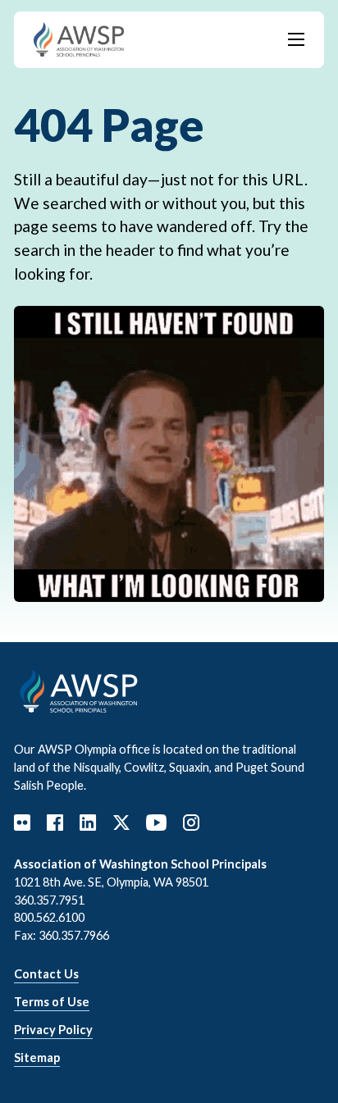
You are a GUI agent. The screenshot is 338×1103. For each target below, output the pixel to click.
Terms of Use (51, 1002)
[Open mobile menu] (296, 39)
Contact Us (46, 974)
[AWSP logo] (79, 37)
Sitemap (37, 1057)
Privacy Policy (53, 1030)
